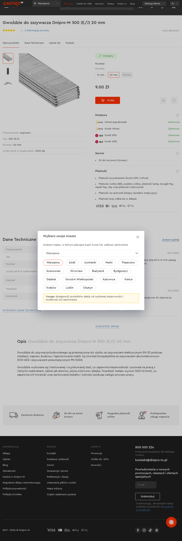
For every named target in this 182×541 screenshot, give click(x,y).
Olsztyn (88, 287)
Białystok (98, 271)
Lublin (70, 287)
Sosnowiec (53, 271)
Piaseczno (128, 262)
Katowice (109, 279)
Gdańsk (51, 279)
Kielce (129, 279)
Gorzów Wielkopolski (79, 279)
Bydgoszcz (121, 271)
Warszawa (53, 262)
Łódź (72, 262)
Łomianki (90, 262)
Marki (109, 262)
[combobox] (91, 253)
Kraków (51, 287)
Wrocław (76, 271)
